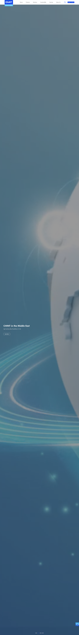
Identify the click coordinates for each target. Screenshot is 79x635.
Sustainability (43, 2)
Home (21, 2)
